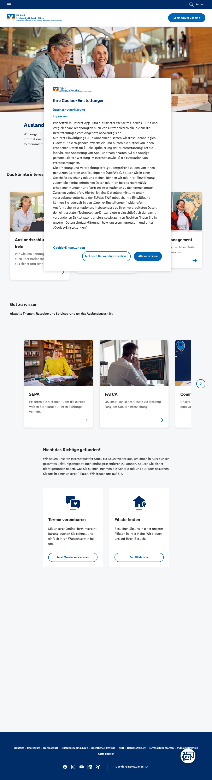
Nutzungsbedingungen (74, 748)
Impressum (33, 748)
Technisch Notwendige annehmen (106, 256)
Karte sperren (106, 754)
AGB (121, 748)
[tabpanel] (58, 383)
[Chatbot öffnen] (188, 755)
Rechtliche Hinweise (103, 748)
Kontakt (19, 748)
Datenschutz (50, 748)
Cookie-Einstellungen (69, 248)
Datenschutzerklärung (69, 110)
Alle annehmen (148, 256)
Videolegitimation (187, 748)
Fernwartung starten (161, 748)
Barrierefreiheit (136, 748)
